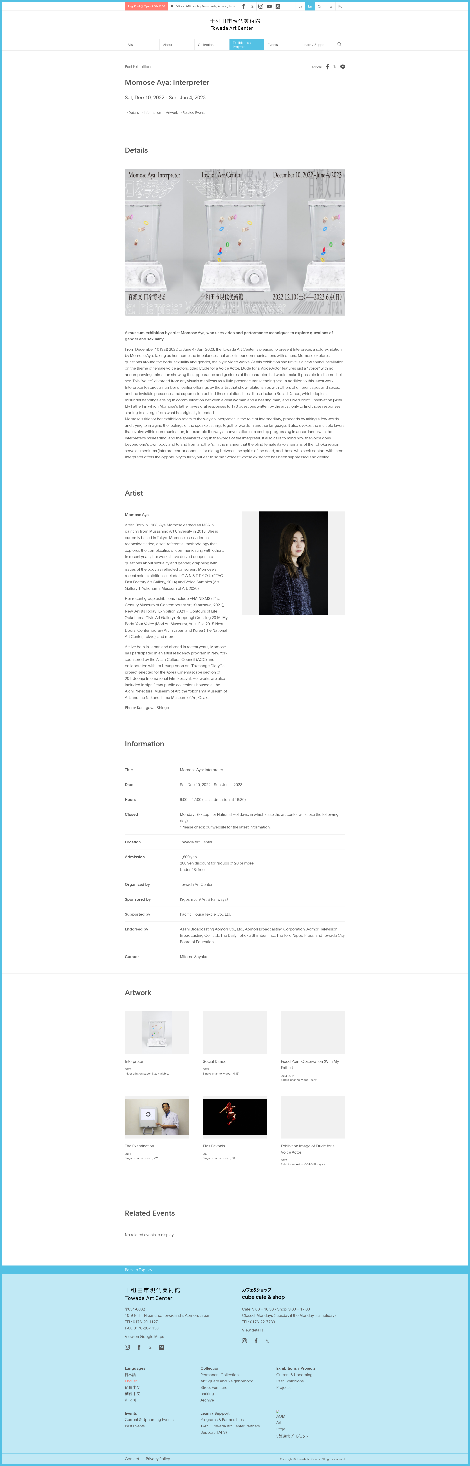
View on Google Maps (144, 1336)
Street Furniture (213, 1387)
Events (273, 44)
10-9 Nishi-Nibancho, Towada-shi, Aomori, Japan (204, 6)
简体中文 (132, 1387)
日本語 (130, 1374)
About (167, 44)
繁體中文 (132, 1393)
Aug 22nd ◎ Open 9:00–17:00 (146, 6)
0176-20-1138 (146, 1328)
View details (252, 1330)
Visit (131, 44)
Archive (207, 1400)
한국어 (130, 1400)
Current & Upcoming (294, 1374)
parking (207, 1393)
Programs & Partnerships (222, 1419)
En (310, 6)
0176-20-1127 (145, 1321)
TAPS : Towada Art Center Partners (230, 1426)
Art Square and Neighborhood (227, 1380)
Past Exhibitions (290, 1380)
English (131, 1380)
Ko (340, 6)
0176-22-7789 (262, 1321)
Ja (300, 6)
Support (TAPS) (213, 1432)
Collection (206, 44)
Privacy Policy (158, 1458)
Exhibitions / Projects (242, 44)
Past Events (135, 1426)
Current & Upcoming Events (149, 1419)
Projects (283, 1387)
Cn (320, 6)
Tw (330, 6)
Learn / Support (314, 44)
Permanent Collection (219, 1374)
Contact (132, 1458)
